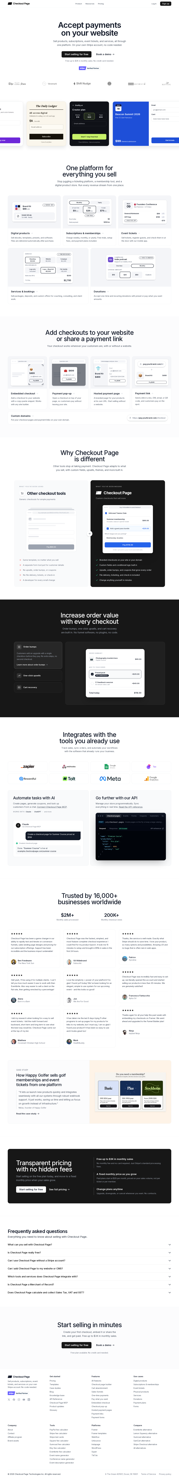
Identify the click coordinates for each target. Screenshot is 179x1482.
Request (102, 828)
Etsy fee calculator (58, 1448)
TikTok (95, 1455)
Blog (52, 1392)
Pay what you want (100, 1399)
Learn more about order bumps (31, 665)
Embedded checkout (101, 1403)
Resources (90, 4)
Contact (11, 1433)
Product (78, 4)
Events (125, 816)
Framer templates (99, 1433)
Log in (154, 4)
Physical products (141, 1392)
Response (118, 828)
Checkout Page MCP (59, 1403)
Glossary (53, 1410)
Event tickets (139, 1388)
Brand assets (13, 1441)
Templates (54, 1384)
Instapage (96, 1444)
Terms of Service (148, 1474)
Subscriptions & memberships (146, 1384)
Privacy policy (165, 1474)
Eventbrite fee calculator (60, 1452)
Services (137, 1395)
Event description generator (62, 1463)
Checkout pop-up (99, 1406)
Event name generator (59, 1455)
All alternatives (140, 1448)
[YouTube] (24, 1399)
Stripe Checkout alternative (145, 1444)
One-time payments (100, 1395)
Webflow (95, 1437)
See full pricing (58, 1189)
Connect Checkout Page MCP (52, 807)
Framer (95, 1430)
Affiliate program (15, 1437)
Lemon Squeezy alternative (145, 1433)
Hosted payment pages (102, 1410)
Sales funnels (97, 1392)
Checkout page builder (102, 1384)
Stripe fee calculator (58, 1433)
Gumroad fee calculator (60, 1444)
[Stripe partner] (89, 68)
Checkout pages (113, 816)
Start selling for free (76, 54)
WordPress (96, 1448)
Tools (52, 1425)
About (10, 1430)
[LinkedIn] (29, 1399)
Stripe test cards (57, 1437)
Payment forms (98, 1417)
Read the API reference (130, 807)
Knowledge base (57, 1395)
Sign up (165, 3)
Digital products (140, 1381)
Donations (138, 1399)
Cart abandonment (100, 1388)
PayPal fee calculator (59, 1430)
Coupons (143, 816)
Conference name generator (62, 1459)
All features (96, 1381)
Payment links (97, 1414)
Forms (134, 816)
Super (94, 1452)
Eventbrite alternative (143, 1430)
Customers (154, 816)
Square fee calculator (59, 1441)
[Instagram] (19, 1399)
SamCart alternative (142, 1441)
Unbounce (96, 1441)
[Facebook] (14, 1399)
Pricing (101, 4)
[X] (9, 1399)
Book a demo (103, 54)
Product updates (57, 1406)
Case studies (55, 1388)
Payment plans (140, 1403)
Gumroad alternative (142, 1437)
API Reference (56, 1399)
